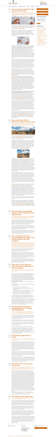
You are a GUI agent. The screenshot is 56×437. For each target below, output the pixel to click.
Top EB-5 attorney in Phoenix (17, 217)
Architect (15, 12)
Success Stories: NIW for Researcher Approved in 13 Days (23, 121)
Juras (10, 11)
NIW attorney (15, 15)
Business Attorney (30, 435)
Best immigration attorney (23, 242)
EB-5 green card (18, 247)
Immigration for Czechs (21, 6)
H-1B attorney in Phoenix (18, 311)
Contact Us (37, 6)
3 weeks (24, 339)
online (23, 233)
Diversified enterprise (25, 217)
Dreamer (16, 269)
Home (10, 6)
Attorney (28, 6)
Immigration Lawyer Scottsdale (28, 244)
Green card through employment (30, 123)
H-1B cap (22, 338)
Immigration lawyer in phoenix (18, 270)
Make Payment (42, 14)
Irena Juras (25, 392)
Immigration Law (14, 6)
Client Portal (42, 11)
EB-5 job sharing (24, 243)
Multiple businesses (25, 218)
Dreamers (33, 270)
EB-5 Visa (14, 218)
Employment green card (16, 123)
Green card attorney (22, 12)
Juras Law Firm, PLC (13, 435)
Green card (18, 12)
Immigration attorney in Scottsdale (20, 13)
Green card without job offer (28, 12)
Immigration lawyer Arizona (21, 244)
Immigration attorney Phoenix (27, 13)
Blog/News (32, 6)
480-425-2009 (29, 392)
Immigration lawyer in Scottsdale (20, 14)
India (29, 339)
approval (27, 339)
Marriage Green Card (15, 369)
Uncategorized (16, 125)
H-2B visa (22, 311)
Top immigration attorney (27, 245)
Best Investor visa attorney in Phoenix (18, 243)
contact (27, 301)
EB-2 (16, 12)
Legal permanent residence (28, 14)
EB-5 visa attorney (31, 243)
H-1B (14, 311)
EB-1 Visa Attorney (27, 246)
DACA (14, 269)
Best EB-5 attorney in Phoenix (17, 242)
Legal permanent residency (15, 245)
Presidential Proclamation (20, 313)
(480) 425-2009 (43, 2)
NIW (13, 15)
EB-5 (28, 217)
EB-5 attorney (30, 217)
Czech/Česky (42, 1)
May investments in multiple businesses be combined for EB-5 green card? (23, 212)
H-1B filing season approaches (22, 396)
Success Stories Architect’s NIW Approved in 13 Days (23, 10)
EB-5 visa (28, 243)
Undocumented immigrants (27, 369)
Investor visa (33, 244)
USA (16, 340)
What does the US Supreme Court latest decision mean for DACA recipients (23, 266)
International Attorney (25, 435)
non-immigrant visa (14, 340)
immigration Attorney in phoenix (21, 269)
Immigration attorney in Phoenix (18, 218)
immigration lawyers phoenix (25, 270)
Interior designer (32, 339)
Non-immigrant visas (15, 313)
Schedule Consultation (42, 9)
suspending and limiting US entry (27, 313)
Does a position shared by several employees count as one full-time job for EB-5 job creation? (23, 238)
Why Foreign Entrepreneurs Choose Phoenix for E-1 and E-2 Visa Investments (42, 44)
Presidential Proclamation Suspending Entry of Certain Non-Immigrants (22, 308)
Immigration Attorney (19, 435)
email (13, 393)
